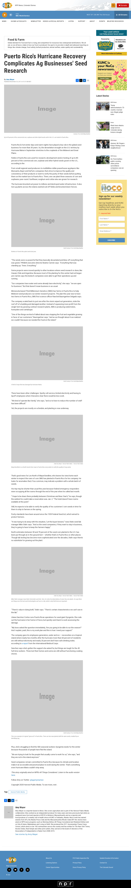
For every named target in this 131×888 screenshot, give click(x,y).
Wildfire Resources (115, 21)
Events (102, 21)
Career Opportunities (52, 867)
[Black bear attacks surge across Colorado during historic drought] (103, 126)
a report (25, 643)
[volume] (10, 15)
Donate (124, 5)
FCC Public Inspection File (81, 858)
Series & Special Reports (53, 21)
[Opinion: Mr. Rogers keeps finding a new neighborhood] (103, 144)
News (112, 122)
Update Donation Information (109, 858)
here (13, 775)
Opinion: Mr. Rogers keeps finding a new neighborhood (118, 145)
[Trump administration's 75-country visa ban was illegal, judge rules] (103, 106)
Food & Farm (16, 39)
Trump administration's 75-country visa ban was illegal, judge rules (118, 109)
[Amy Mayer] (8, 812)
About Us (49, 858)
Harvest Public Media (18, 792)
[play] (4, 15)
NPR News (114, 102)
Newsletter (36, 21)
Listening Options (51, 863)
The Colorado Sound (106, 867)
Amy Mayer (10, 79)
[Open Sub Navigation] (8, 21)
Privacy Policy (77, 863)
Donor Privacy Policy (79, 867)
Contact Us (103, 863)
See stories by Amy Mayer (26, 834)
